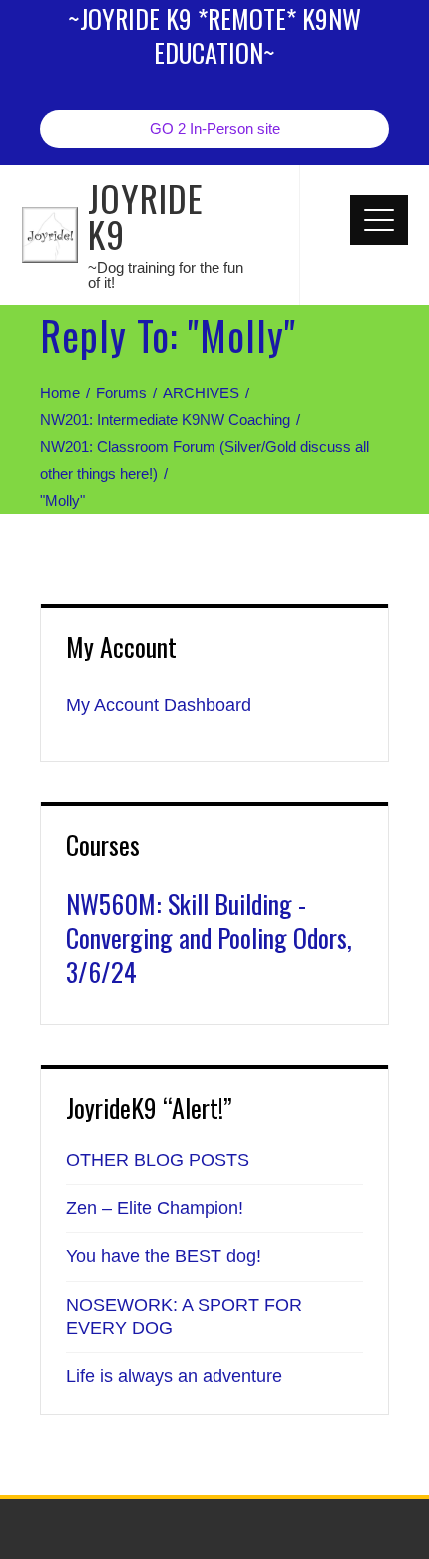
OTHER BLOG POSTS (157, 1159)
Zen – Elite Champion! (154, 1208)
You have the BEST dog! (163, 1256)
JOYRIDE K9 (146, 215)
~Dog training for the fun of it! (165, 275)
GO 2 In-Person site (215, 128)
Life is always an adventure (174, 1376)
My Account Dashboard (158, 705)
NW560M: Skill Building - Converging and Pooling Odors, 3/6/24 (209, 937)
